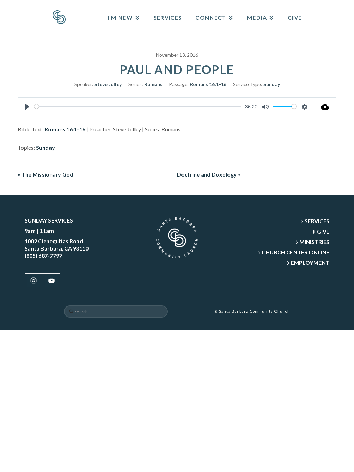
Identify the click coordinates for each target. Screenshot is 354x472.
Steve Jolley (108, 84)
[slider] (137, 106)
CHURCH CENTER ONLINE (295, 252)
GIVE (323, 231)
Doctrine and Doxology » (209, 174)
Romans (153, 84)
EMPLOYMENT (310, 262)
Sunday (271, 84)
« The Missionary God (45, 174)
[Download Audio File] (325, 106)
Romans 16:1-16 (208, 84)
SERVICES (317, 221)
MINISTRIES (314, 241)
